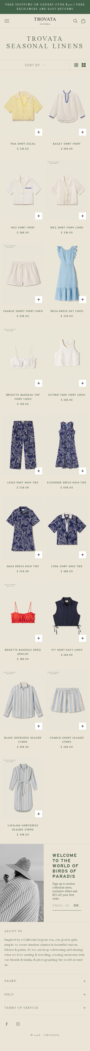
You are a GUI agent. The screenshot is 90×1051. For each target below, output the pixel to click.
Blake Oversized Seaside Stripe (23, 739)
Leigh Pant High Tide (23, 482)
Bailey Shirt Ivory (67, 143)
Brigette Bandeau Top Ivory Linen (23, 397)
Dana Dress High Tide (23, 566)
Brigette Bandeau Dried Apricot (23, 652)
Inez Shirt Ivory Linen (67, 227)
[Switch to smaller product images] (84, 65)
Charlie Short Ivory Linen (23, 311)
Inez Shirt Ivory (23, 227)
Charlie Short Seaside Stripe (67, 739)
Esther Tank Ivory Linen (66, 395)
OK (76, 905)
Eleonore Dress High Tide (67, 482)
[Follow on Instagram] (18, 1024)
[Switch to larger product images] (76, 65)
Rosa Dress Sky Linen (67, 311)
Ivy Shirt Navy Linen (67, 650)
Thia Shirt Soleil (23, 143)
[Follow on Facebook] (6, 1024)
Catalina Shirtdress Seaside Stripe (23, 827)
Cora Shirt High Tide (67, 566)
